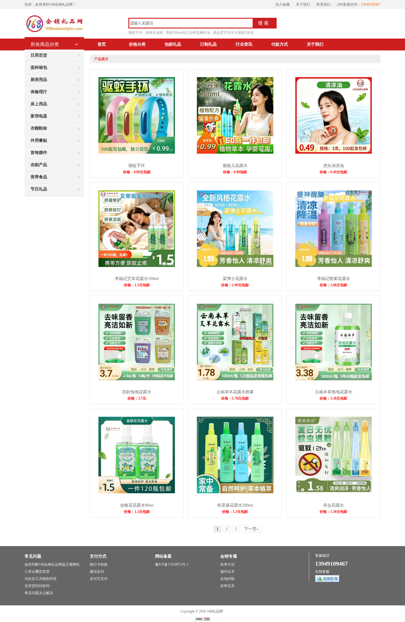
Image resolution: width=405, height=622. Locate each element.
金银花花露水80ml (137, 505)
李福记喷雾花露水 (333, 278)
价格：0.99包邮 (235, 172)
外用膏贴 (39, 140)
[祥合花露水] (333, 492)
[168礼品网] (54, 33)
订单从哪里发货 (37, 571)
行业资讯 (244, 44)
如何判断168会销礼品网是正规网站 (52, 564)
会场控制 (227, 579)
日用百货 (39, 55)
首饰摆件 (39, 152)
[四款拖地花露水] (136, 379)
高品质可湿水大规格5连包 (233, 33)
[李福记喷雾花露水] (333, 266)
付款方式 (279, 44)
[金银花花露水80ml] (136, 492)
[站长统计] (202, 620)
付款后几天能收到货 (41, 579)
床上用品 (39, 104)
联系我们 (323, 4)
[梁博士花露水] (235, 266)
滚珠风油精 (154, 33)
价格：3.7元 (136, 398)
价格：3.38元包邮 (333, 398)
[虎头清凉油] (333, 152)
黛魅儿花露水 (235, 165)
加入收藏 (282, 4)
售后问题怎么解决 (39, 593)
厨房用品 (39, 79)
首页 (102, 44)
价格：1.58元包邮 (333, 512)
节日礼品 (39, 189)
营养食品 (39, 177)
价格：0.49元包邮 (333, 172)
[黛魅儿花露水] (235, 152)
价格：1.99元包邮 (235, 285)
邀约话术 (227, 571)
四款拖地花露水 (136, 392)
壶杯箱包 (39, 67)
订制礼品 (208, 44)
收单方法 (227, 564)
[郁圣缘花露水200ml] (235, 492)
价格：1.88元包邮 (333, 285)
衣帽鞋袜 (39, 128)
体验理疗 (39, 92)
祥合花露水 (333, 505)
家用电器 (39, 116)
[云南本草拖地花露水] (333, 379)
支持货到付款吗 (37, 586)
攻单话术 (227, 586)
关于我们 (303, 4)
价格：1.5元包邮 (137, 285)
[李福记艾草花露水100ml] (136, 266)
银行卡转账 (99, 564)
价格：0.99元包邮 (137, 172)
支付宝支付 (99, 579)
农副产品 (39, 165)
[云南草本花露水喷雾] (235, 379)
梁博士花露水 (235, 278)
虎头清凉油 (333, 165)
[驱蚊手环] (136, 152)
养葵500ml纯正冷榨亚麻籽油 (188, 33)
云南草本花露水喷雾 (235, 392)
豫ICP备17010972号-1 (172, 564)
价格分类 (137, 44)
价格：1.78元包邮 (235, 398)
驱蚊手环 (135, 33)
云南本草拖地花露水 (333, 392)
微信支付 (97, 571)
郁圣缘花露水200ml (235, 505)
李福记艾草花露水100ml (137, 278)
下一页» (251, 529)
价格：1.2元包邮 (235, 512)
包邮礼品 (173, 44)
